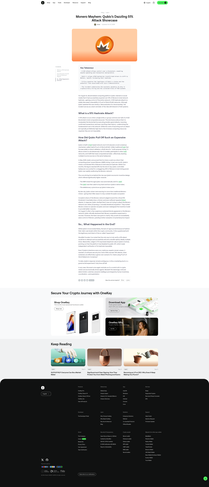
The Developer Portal (83, 416)
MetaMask (148, 436)
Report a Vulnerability (106, 447)
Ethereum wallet (127, 438)
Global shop (103, 390)
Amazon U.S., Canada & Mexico (108, 396)
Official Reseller (127, 424)
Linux (124, 404)
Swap (146, 390)
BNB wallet (126, 449)
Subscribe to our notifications (87, 474)
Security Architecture (106, 421)
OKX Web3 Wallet (150, 452)
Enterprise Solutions (128, 416)
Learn (107, 12)
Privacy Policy (81, 444)
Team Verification (82, 449)
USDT (120, 181)
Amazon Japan (104, 393)
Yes (129, 280)
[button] (54, 3)
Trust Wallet (148, 460)
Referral (125, 418)
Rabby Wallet (148, 441)
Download (161, 2)
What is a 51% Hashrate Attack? (63, 70)
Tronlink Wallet (149, 444)
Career (80, 439)
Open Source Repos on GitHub (108, 436)
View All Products (82, 401)
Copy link (91, 280)
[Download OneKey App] (205, 478)
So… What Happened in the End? (63, 79)
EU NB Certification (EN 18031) (108, 444)
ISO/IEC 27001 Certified (106, 441)
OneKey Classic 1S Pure (84, 396)
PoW (90, 145)
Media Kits (81, 441)
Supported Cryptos (150, 393)
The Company (81, 436)
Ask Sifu (112, 328)
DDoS (124, 200)
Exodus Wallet (149, 457)
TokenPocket (148, 447)
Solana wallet (126, 441)
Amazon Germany (105, 398)
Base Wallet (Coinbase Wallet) (153, 455)
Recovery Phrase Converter (152, 396)
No (123, 280)
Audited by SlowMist (105, 438)
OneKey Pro (81, 390)
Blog (101, 424)
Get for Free (114, 310)
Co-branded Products (128, 421)
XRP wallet (125, 444)
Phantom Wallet (149, 438)
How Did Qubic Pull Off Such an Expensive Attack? (63, 75)
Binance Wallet (149, 449)
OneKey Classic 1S (83, 393)
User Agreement (82, 447)
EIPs (146, 398)
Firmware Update (150, 421)
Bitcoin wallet (126, 436)
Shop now (59, 309)
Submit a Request (150, 418)
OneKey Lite (81, 398)
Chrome (125, 401)
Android (125, 398)
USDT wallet (126, 447)
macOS (125, 390)
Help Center (148, 416)
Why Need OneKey (105, 418)
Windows (125, 393)
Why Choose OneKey (106, 416)
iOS (124, 396)
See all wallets (126, 452)
